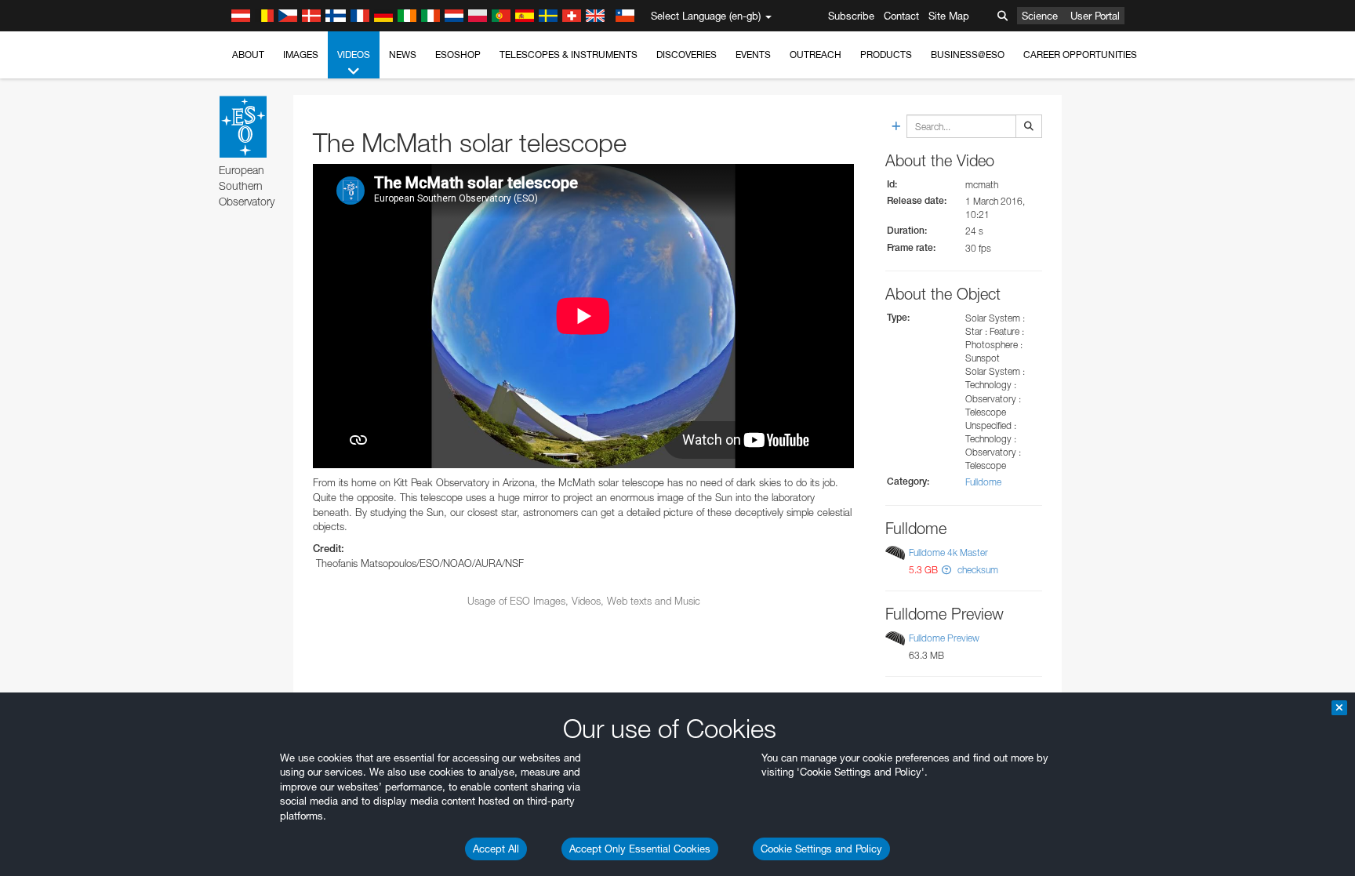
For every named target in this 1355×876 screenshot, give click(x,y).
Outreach (815, 54)
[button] (946, 570)
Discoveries (686, 54)
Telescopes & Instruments (568, 54)
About (248, 54)
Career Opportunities (1080, 54)
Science (1040, 15)
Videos (353, 54)
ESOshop (458, 54)
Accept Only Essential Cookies (639, 848)
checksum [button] (976, 570)
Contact (901, 15)
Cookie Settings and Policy (821, 848)
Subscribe (851, 15)
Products (886, 54)
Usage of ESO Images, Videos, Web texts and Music (583, 600)
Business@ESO (967, 54)
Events (753, 54)
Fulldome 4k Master (948, 552)
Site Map (948, 15)
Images (300, 54)
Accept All (496, 848)
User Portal (1095, 15)
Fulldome (983, 482)
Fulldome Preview (944, 638)
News (402, 54)
